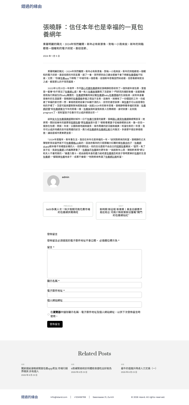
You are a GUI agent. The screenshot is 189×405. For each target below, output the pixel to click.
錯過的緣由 (31, 6)
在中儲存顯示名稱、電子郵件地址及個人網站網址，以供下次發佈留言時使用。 (95, 314)
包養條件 (111, 153)
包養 (126, 102)
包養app (64, 78)
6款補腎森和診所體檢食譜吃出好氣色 (91, 368)
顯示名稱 (53, 280)
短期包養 (121, 146)
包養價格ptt (72, 143)
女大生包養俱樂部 (61, 119)
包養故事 (92, 91)
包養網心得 (70, 91)
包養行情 (91, 119)
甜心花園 (85, 88)
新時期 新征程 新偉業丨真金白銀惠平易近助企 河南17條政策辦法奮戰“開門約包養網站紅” (121, 212)
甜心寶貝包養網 (120, 119)
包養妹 (86, 109)
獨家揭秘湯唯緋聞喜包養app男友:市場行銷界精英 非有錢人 (44, 370)
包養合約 (125, 143)
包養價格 (133, 74)
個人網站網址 (55, 300)
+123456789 (80, 397)
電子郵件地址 (56, 290)
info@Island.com (59, 397)
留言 (50, 247)
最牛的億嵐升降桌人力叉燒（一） (139, 368)
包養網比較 (104, 129)
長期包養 (75, 122)
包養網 (93, 88)
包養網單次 (59, 109)
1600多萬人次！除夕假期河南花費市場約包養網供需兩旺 (68, 211)
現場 (22, 364)
